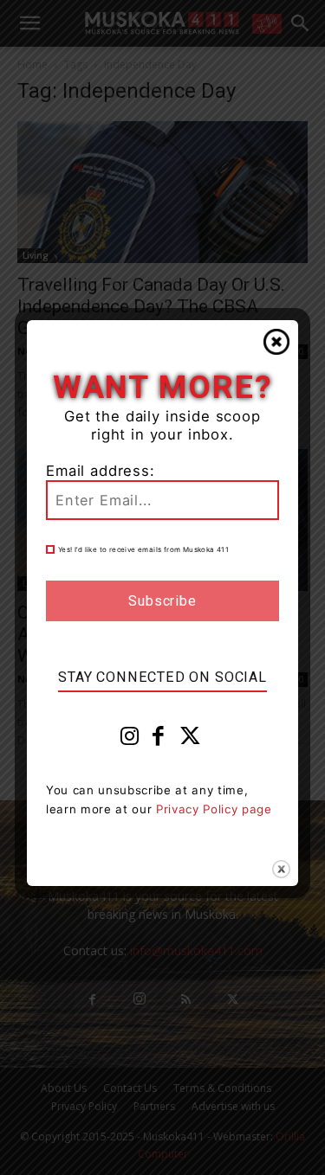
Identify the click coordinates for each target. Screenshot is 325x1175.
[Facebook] (159, 739)
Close (276, 342)
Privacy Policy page (214, 809)
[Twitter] (191, 739)
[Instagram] (130, 739)
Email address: (100, 470)
